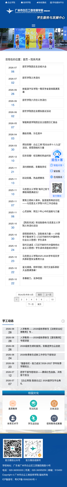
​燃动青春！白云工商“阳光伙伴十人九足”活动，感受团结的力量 (41, 146)
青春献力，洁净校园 (32, 278)
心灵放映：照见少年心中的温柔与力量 (41, 211)
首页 (25, 59)
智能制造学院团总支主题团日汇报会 (39, 122)
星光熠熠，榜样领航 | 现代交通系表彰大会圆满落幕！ (40, 268)
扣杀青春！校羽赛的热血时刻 (36, 155)
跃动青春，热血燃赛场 (33, 177)
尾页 (39, 304)
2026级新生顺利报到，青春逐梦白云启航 (40, 345)
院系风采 (36, 59)
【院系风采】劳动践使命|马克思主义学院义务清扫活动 (41, 224)
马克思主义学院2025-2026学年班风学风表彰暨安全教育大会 (40, 257)
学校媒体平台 (58, 2)
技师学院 (27, 2)
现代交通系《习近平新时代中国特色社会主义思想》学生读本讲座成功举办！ (41, 246)
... (46, 299)
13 (52, 299)
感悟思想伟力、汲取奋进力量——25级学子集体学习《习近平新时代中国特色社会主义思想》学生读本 (41, 236)
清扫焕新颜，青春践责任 (34, 166)
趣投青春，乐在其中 (32, 133)
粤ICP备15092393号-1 (26, 479)
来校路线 (42, 2)
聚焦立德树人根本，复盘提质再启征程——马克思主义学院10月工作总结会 (41, 202)
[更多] (63, 321)
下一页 (31, 304)
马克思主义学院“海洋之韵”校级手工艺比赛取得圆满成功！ (41, 190)
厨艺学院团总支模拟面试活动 (36, 111)
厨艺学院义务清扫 (31, 77)
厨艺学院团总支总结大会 (34, 66)
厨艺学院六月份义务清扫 (34, 99)
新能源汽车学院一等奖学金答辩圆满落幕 (41, 90)
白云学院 (11, 2)
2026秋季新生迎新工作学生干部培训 (38, 354)
